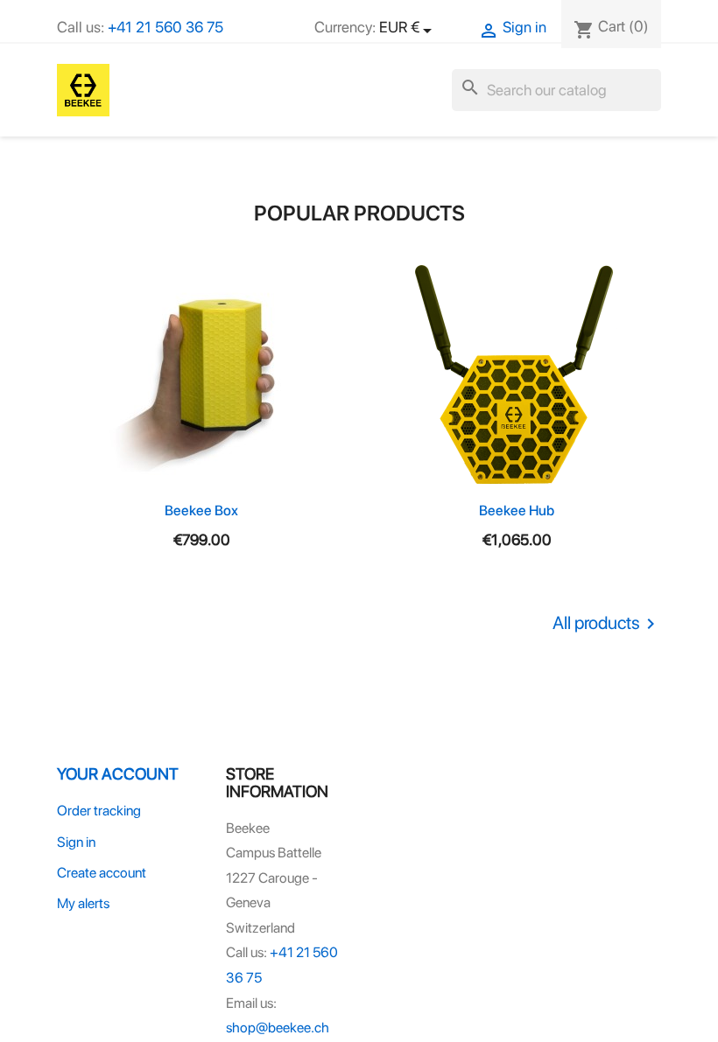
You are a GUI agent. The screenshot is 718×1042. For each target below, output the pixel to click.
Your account (118, 773)
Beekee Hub (516, 510)
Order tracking (99, 810)
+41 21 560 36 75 (165, 26)
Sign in (76, 842)
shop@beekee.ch (277, 1027)
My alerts (83, 903)
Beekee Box (201, 510)
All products (607, 624)
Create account (101, 872)
